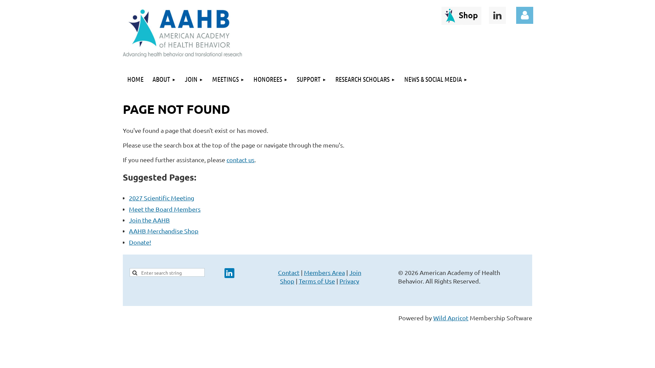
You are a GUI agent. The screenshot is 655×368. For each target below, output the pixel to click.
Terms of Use (317, 281)
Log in (524, 15)
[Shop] (461, 22)
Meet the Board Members (165, 209)
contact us (240, 159)
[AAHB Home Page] (182, 54)
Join (355, 272)
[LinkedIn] (497, 15)
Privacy (349, 281)
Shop (287, 281)
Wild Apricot (450, 317)
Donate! (140, 242)
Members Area (324, 272)
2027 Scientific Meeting (161, 197)
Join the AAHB (149, 220)
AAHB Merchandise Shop (164, 230)
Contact (289, 272)
